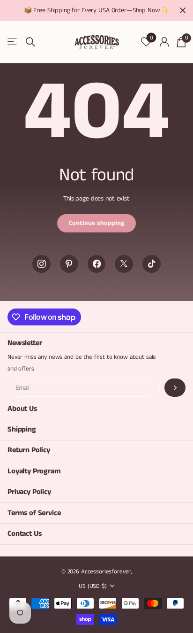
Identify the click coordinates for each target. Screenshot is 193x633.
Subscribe (175, 387)
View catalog (12, 42)
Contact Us (24, 533)
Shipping (21, 429)
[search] (30, 42)
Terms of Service (33, 513)
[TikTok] (151, 264)
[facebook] (97, 264)
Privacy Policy (29, 491)
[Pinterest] (69, 264)
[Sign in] (164, 42)
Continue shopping (96, 223)
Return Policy (28, 450)
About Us (22, 408)
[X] (124, 264)
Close (182, 10)
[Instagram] (41, 264)
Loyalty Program (34, 471)
